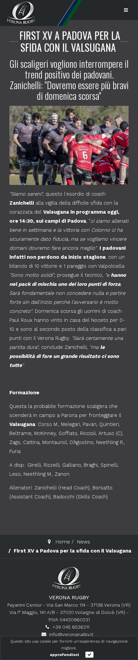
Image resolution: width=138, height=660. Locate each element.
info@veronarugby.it (71, 634)
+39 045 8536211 (70, 627)
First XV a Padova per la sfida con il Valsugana (69, 41)
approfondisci (64, 654)
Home (63, 542)
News (83, 542)
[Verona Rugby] (20, 12)
